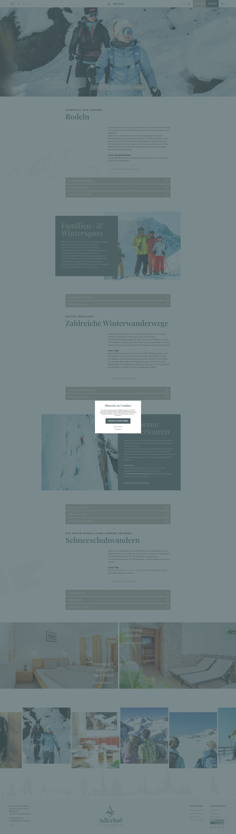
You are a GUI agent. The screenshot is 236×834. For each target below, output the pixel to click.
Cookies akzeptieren (118, 421)
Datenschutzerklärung (124, 414)
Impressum (118, 415)
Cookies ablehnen (118, 426)
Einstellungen (118, 429)
